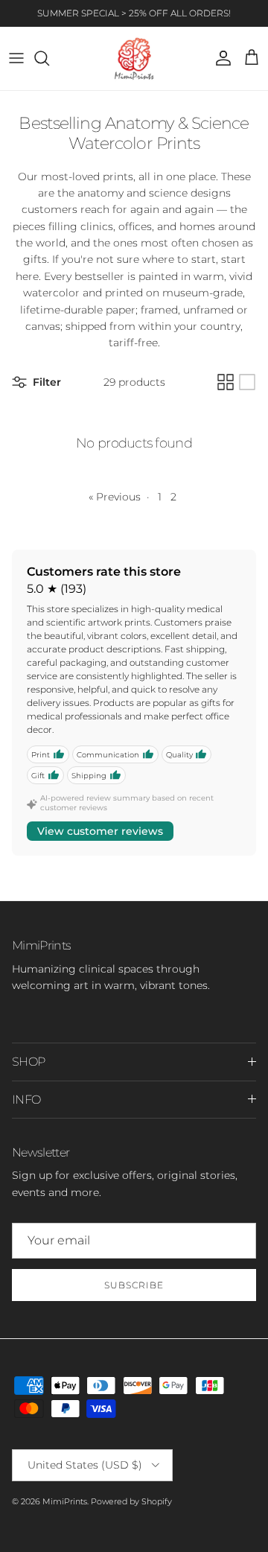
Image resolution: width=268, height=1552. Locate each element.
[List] (247, 382)
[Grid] (225, 382)
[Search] (49, 58)
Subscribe (134, 1285)
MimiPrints (64, 1501)
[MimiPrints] (134, 58)
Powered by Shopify (131, 1501)
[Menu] (16, 58)
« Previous (115, 496)
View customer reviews (100, 831)
